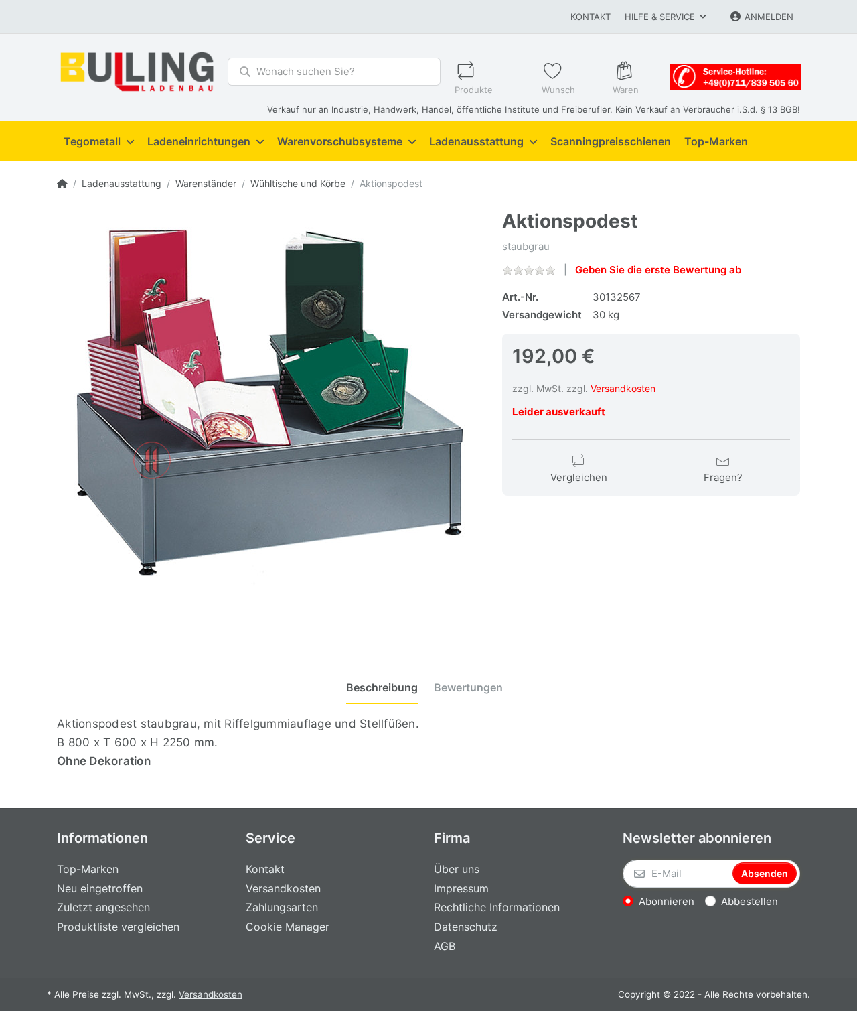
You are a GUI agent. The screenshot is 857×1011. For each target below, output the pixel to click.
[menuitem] (99, 141)
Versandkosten (623, 388)
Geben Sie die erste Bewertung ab (658, 269)
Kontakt (590, 16)
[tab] (382, 687)
